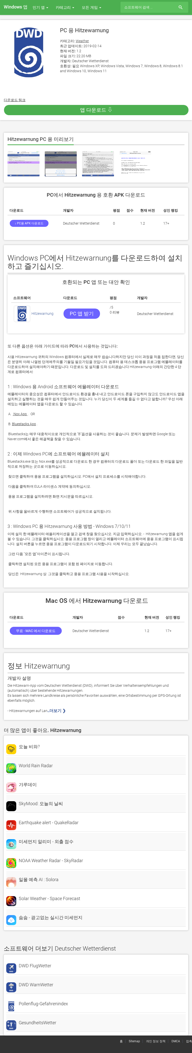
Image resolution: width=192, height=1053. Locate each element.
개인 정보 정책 (156, 1041)
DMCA (176, 1041)
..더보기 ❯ (57, 710)
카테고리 (64, 7)
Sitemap (134, 1041)
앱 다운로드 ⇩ (96, 110)
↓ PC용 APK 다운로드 (29, 223)
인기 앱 (39, 7)
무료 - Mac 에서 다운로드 (36, 631)
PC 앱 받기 (82, 314)
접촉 (189, 1041)
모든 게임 (90, 7)
